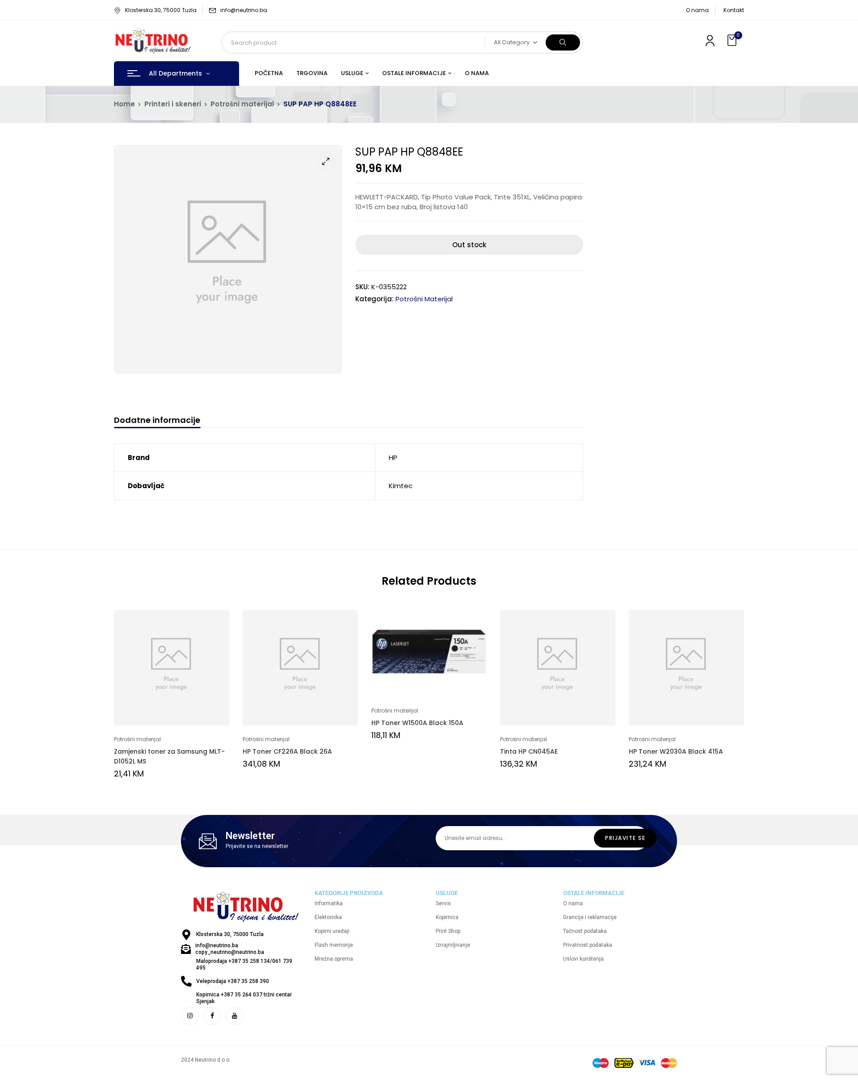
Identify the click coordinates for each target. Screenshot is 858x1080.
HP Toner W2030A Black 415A (676, 751)
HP (393, 457)
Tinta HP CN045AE (529, 751)
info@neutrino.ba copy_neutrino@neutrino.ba (229, 948)
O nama (697, 10)
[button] (733, 40)
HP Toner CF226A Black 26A (287, 751)
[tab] (157, 421)
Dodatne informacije (157, 420)
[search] (563, 42)
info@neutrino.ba (243, 10)
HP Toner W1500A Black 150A (417, 722)
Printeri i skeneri (172, 104)
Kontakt (733, 10)
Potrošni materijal (242, 104)
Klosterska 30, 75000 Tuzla (161, 10)
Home (124, 104)
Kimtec (400, 485)
